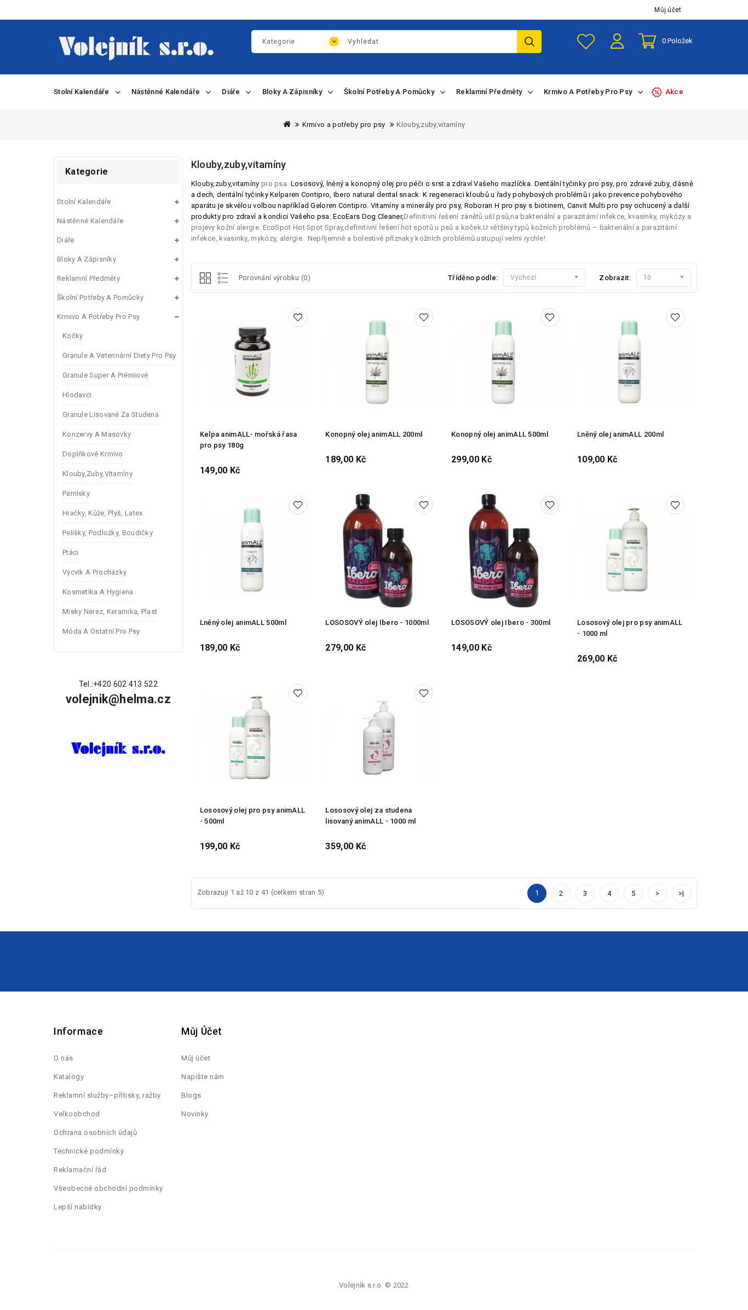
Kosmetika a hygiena (98, 592)
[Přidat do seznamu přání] (298, 317)
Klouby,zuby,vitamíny (430, 124)
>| (681, 893)
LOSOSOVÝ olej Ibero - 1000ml (376, 622)
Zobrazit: (615, 278)
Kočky (72, 336)
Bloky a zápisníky (86, 259)
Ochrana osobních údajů (95, 1132)
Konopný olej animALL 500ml (499, 434)
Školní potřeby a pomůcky (100, 297)
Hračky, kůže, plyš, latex (102, 513)
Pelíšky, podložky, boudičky (107, 533)
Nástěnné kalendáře (90, 221)
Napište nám (203, 1077)
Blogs (191, 1095)
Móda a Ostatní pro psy (101, 631)
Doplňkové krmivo (92, 454)
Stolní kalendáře (84, 202)
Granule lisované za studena (110, 414)
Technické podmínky (89, 1151)
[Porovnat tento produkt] (303, 360)
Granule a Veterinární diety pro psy (119, 355)
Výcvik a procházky (94, 572)
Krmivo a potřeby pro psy (343, 124)
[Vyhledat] (529, 41)
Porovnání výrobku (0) (274, 278)
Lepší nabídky (78, 1207)
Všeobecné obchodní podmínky (108, 1188)
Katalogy (69, 1077)
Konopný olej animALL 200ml (373, 434)
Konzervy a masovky (96, 434)
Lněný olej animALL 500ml (243, 622)
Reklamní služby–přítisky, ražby (107, 1095)
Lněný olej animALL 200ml (620, 434)
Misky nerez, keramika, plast (109, 611)
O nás (63, 1058)
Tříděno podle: (473, 278)
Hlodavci (76, 395)
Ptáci (70, 552)
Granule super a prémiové (105, 375)
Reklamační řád (80, 1170)
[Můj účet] (618, 49)
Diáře (65, 240)
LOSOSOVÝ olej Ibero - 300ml (500, 622)
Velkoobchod (77, 1114)
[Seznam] (221, 279)
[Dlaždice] (206, 279)
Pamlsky (76, 493)
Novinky (195, 1114)
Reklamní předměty (88, 278)
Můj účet (667, 10)
